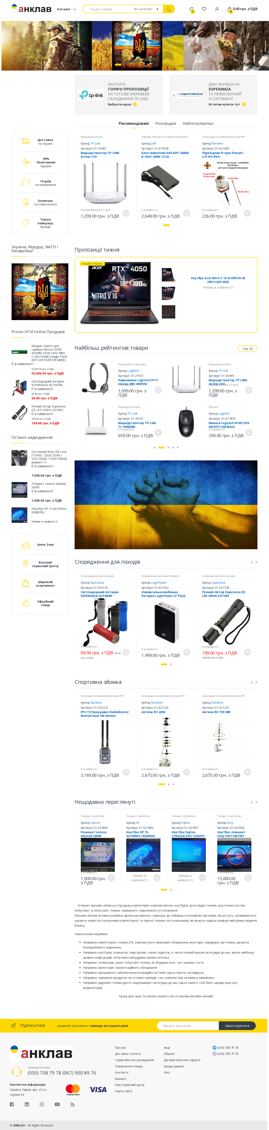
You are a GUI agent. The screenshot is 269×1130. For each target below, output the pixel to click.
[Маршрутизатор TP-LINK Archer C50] (188, 379)
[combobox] (106, 9)
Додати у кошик (125, 213)
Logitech (133, 371)
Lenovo (95, 823)
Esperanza (97, 583)
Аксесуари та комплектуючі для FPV (223, 137)
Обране (169, 1054)
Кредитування (174, 1066)
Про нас (120, 1048)
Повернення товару (129, 1066)
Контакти (121, 1072)
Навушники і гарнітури (132, 364)
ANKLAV (19, 1125)
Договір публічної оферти (182, 1060)
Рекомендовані (134, 123)
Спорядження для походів (97, 576)
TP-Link (95, 143)
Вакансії (120, 1079)
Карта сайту (123, 1091)
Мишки (213, 407)
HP (138, 823)
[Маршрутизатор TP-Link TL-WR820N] (97, 422)
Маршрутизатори (92, 137)
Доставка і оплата (128, 1054)
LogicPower (159, 583)
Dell (153, 143)
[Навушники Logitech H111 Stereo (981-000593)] (97, 379)
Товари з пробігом (92, 816)
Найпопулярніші (198, 123)
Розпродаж (165, 123)
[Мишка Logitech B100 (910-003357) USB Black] (188, 422)
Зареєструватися (237, 1026)
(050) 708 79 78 (228, 1048)
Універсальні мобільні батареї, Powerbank (160, 577)
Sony (230, 823)
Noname (217, 143)
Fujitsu (185, 823)
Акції (167, 1048)
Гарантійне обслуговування (134, 1060)
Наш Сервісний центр (130, 1085)
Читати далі (156, 877)
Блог (167, 1072)
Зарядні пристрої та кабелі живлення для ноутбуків (164, 138)
